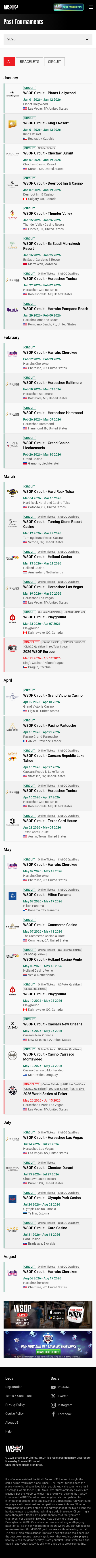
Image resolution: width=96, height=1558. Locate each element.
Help (8, 1431)
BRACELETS (29, 62)
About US (11, 1422)
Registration (13, 1387)
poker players (80, 1536)
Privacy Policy (15, 1404)
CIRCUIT (54, 62)
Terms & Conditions (18, 1396)
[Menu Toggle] (90, 7)
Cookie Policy (14, 1413)
